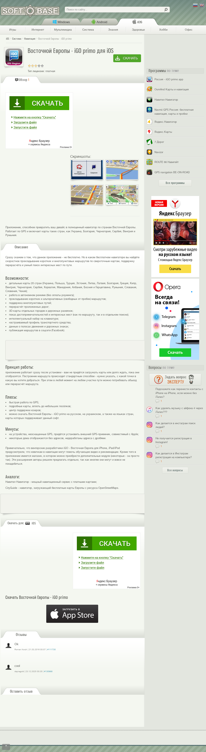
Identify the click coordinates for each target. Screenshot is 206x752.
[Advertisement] (79, 350)
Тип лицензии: (36, 71)
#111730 (51, 649)
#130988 (48, 671)
